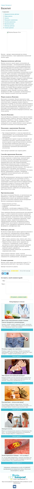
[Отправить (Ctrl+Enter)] (19, 297)
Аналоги (7, 18)
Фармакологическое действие (12, 14)
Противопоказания (9, 23)
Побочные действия (9, 25)
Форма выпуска (8, 16)
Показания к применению (11, 20)
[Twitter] (5, 273)
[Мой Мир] (7, 273)
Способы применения (10, 22)
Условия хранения (9, 27)
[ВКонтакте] (3, 273)
